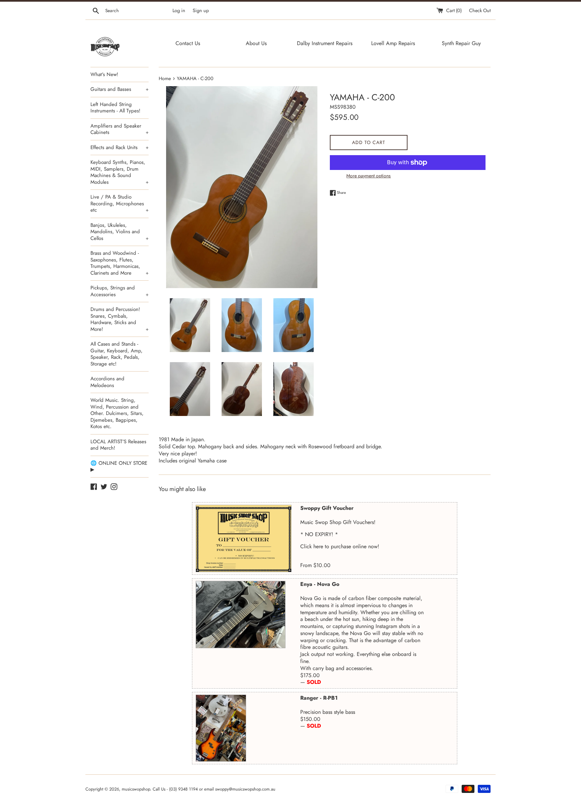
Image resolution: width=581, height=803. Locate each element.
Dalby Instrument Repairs (324, 43)
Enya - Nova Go (319, 584)
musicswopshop (136, 789)
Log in (178, 10)
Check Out (480, 10)
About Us (256, 43)
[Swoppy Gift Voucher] (244, 538)
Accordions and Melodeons (107, 382)
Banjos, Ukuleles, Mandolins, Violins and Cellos (119, 231)
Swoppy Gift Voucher (327, 508)
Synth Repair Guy (461, 43)
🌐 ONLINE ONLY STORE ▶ (118, 466)
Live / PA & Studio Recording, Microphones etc (119, 203)
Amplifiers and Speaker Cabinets (119, 129)
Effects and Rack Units (119, 147)
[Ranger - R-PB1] (221, 728)
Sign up (201, 10)
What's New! (104, 74)
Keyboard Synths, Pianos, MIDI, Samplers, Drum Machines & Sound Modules (119, 172)
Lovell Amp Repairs (393, 43)
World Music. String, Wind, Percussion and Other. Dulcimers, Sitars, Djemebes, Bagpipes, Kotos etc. (117, 413)
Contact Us (188, 43)
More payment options (368, 176)
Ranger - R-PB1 (319, 698)
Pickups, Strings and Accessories (119, 291)
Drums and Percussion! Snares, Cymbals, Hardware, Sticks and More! (119, 319)
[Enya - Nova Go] (240, 614)
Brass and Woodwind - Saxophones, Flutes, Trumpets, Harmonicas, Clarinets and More (119, 263)
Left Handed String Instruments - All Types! (115, 108)
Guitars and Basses (119, 89)
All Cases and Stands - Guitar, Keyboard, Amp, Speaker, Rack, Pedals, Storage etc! (116, 354)
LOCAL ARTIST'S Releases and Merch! (118, 445)
